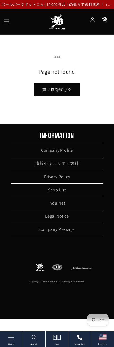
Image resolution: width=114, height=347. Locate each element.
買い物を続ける (57, 89)
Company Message (57, 229)
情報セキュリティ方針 (57, 163)
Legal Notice (57, 216)
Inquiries (57, 203)
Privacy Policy (57, 176)
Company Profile (57, 150)
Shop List (57, 190)
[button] (6, 22)
